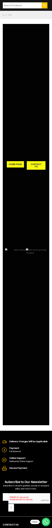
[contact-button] (11, 508)
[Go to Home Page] (3, 15)
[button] (46, 522)
